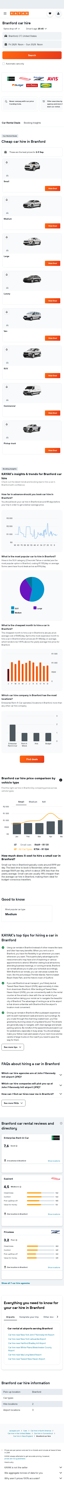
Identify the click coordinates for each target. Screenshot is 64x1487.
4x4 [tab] (44, 801)
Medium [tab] (33, 801)
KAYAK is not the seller (16, 1467)
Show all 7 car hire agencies (15, 1283)
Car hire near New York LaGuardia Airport (27, 1339)
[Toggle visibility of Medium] (16, 612)
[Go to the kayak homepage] (19, 13)
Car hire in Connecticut (43, 1433)
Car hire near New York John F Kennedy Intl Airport (31, 1334)
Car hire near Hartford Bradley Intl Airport (27, 1343)
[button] (5, 13)
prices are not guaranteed (14, 1458)
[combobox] (11, 28)
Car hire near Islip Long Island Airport (25, 1354)
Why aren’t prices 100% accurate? (22, 1478)
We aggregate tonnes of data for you (23, 1472)
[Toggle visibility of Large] (37, 608)
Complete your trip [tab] (29, 1317)
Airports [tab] (10, 1317)
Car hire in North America (41, 1431)
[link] (32, 759)
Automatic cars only (15, 63)
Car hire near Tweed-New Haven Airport (26, 1359)
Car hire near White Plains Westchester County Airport (30, 1349)
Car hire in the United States (19, 1433)
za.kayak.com (14, 1431)
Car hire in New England (23, 1436)
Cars (25, 1431)
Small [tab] (21, 801)
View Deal (52, 188)
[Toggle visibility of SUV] (15, 608)
